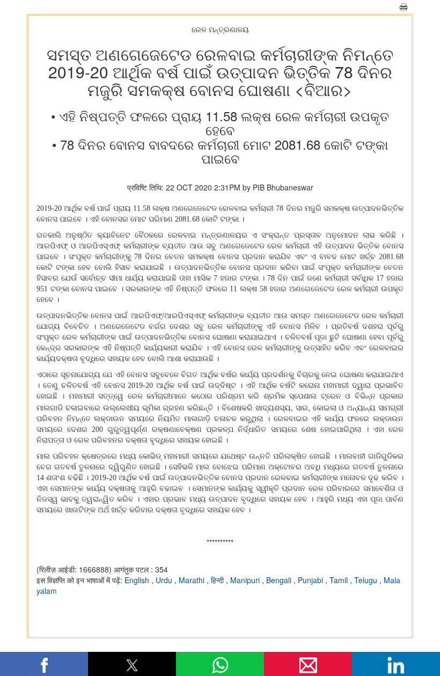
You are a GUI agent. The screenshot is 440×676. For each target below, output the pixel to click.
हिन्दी (218, 580)
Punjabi (311, 580)
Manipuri (246, 580)
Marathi (193, 580)
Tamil (339, 580)
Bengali (280, 580)
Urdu (165, 580)
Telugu (366, 580)
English (137, 580)
